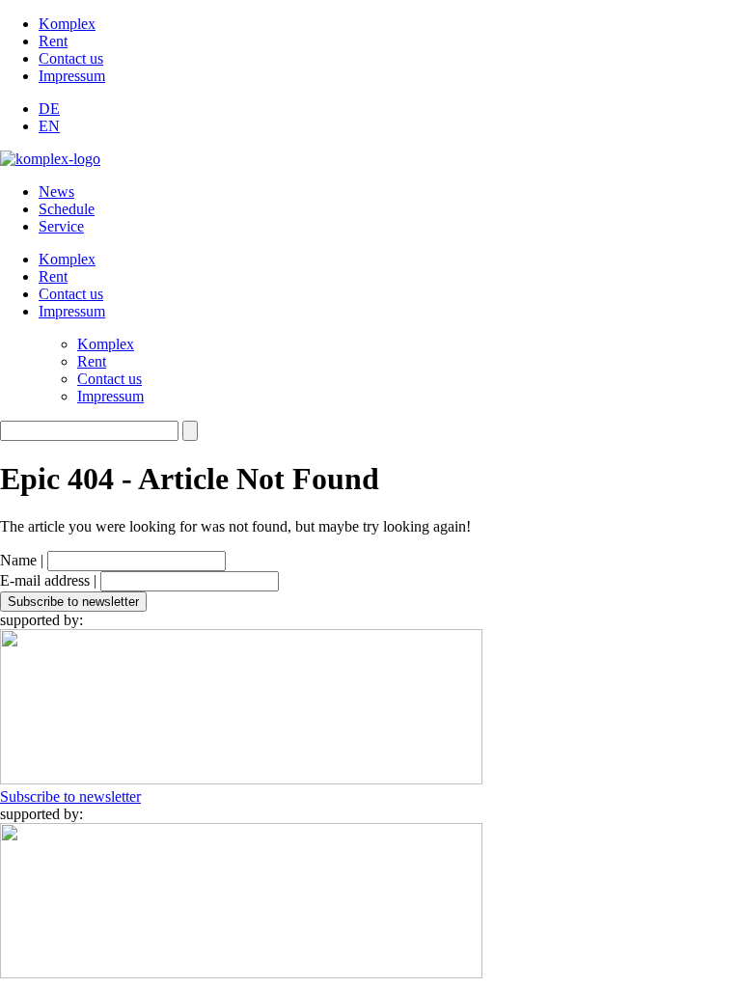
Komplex (67, 23)
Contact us (71, 58)
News (56, 191)
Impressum (72, 76)
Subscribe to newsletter (70, 796)
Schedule (67, 209)
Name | (21, 560)
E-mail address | (48, 580)
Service (61, 226)
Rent (53, 41)
